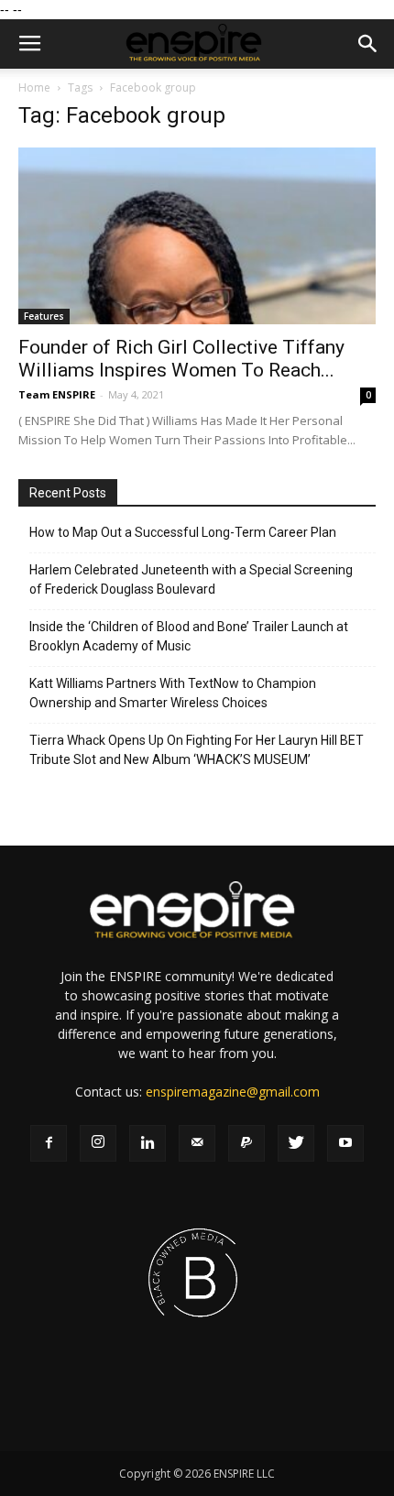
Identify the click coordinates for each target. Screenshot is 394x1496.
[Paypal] (246, 1143)
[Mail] (197, 1143)
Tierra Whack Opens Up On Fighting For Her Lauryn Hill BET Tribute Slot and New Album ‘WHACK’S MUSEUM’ (196, 750)
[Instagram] (98, 1143)
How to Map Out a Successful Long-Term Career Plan (182, 532)
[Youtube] (345, 1143)
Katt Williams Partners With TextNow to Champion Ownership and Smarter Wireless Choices (172, 693)
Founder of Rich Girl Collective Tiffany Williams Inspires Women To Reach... (181, 358)
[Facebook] (48, 1143)
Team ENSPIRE (56, 394)
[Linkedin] (147, 1143)
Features (44, 316)
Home (34, 87)
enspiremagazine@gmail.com (233, 1091)
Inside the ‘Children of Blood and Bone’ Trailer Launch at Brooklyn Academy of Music (188, 636)
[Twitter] (296, 1143)
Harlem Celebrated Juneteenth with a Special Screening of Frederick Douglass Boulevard (191, 579)
